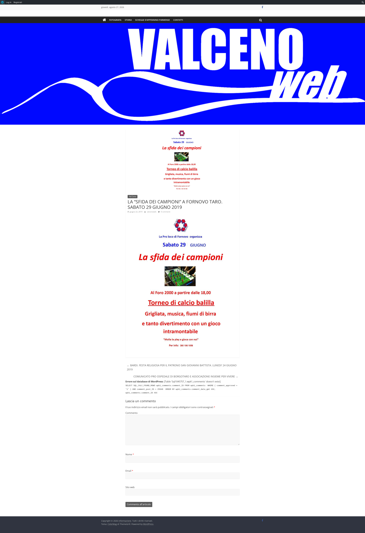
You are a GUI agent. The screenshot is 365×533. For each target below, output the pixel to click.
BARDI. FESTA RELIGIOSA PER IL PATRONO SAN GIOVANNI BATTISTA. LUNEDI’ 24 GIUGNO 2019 (182, 367)
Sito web (130, 487)
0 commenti (165, 212)
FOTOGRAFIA (115, 20)
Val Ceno (132, 196)
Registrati (18, 2)
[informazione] (104, 20)
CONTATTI (178, 20)
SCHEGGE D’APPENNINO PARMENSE (152, 20)
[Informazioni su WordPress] (2, 2)
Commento (131, 412)
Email (129, 470)
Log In (8, 2)
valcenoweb (152, 212)
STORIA (128, 20)
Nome (129, 454)
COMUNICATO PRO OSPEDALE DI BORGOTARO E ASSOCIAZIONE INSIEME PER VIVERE (185, 376)
